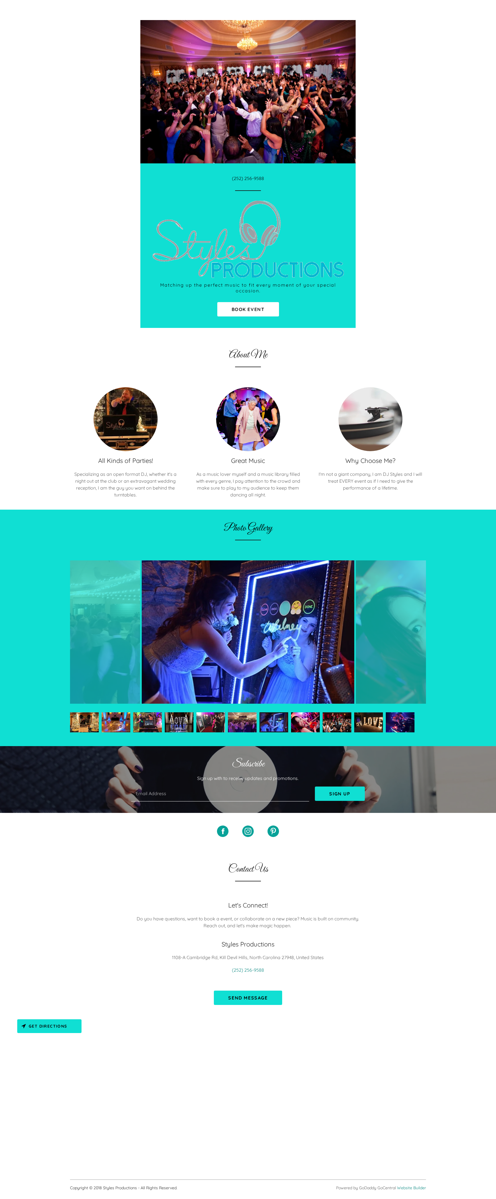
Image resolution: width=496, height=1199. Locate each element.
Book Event (248, 309)
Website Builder (411, 1187)
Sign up (339, 794)
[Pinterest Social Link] (273, 831)
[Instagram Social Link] (248, 831)
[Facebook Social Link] (222, 831)
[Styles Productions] (248, 238)
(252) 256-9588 (248, 178)
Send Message (248, 998)
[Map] (248, 1090)
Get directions (48, 1026)
